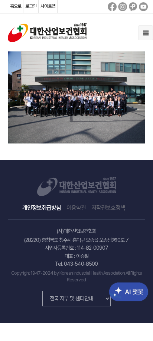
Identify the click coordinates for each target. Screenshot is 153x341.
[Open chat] (122, 286)
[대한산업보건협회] (47, 32)
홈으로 (15, 6)
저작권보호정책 (108, 207)
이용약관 (76, 207)
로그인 (30, 6)
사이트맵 (47, 6)
